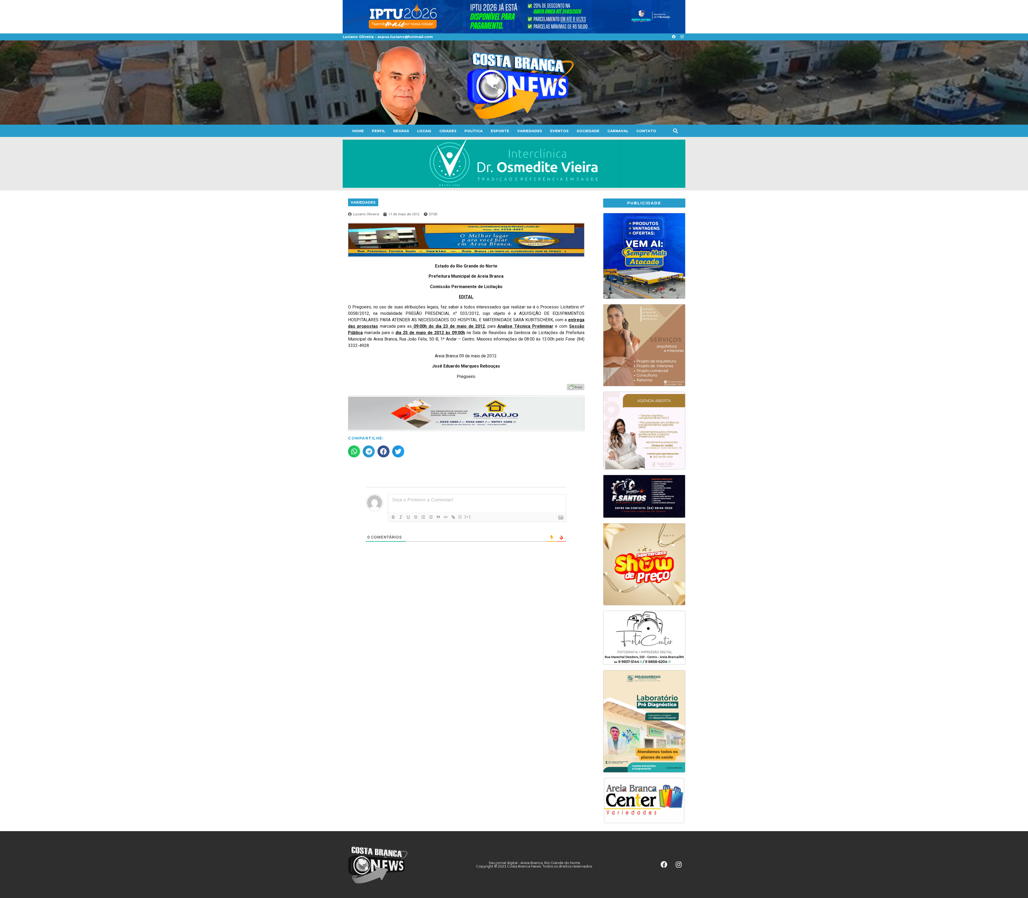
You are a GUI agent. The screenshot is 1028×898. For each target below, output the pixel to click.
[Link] (453, 517)
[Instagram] (681, 36)
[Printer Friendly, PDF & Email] (575, 387)
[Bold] (393, 517)
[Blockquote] (438, 517)
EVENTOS (559, 131)
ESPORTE (500, 131)
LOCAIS (424, 131)
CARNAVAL (617, 131)
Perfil (378, 131)
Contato (646, 131)
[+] (468, 517)
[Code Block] (445, 517)
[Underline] (408, 517)
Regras (401, 131)
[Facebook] (673, 36)
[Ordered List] (423, 517)
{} (460, 517)
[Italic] (401, 517)
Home (358, 131)
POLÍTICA (473, 131)
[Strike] (415, 517)
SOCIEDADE (588, 131)
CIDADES (447, 131)
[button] (675, 130)
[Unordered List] (430, 517)
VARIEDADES (529, 131)
